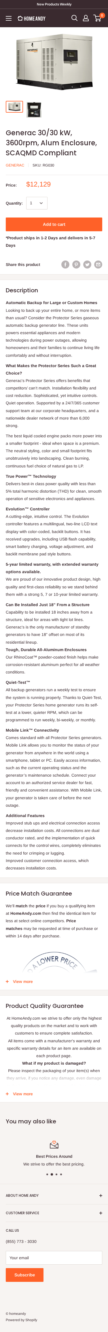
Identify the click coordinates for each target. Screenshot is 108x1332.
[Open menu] (9, 18)
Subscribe (24, 1274)
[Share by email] (98, 264)
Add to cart (54, 224)
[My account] (86, 18)
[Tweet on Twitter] (87, 264)
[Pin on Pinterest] (76, 264)
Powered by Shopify (21, 1320)
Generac (15, 165)
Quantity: (14, 203)
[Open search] (74, 18)
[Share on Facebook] (65, 264)
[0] (97, 18)
